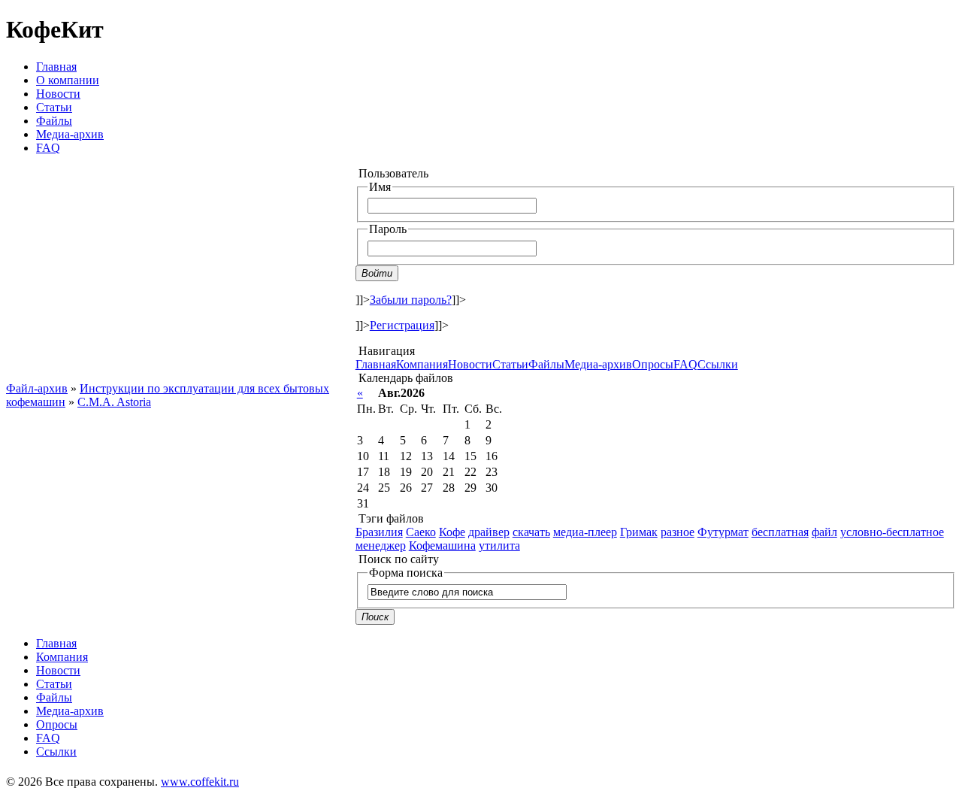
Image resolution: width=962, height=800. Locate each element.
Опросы (652, 364)
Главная (56, 66)
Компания (422, 364)
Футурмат (723, 532)
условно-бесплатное (892, 532)
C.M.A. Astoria (114, 401)
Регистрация (402, 325)
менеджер (380, 545)
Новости (58, 93)
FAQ (48, 147)
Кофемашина (442, 545)
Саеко (421, 532)
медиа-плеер (585, 532)
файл (824, 532)
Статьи (54, 107)
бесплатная (780, 532)
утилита (499, 545)
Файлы (54, 120)
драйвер (489, 532)
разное (677, 532)
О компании (67, 80)
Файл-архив (37, 388)
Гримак (639, 532)
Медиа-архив (70, 134)
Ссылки (717, 364)
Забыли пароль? (411, 299)
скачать (531, 532)
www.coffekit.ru (200, 781)
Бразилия (379, 532)
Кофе (452, 532)
